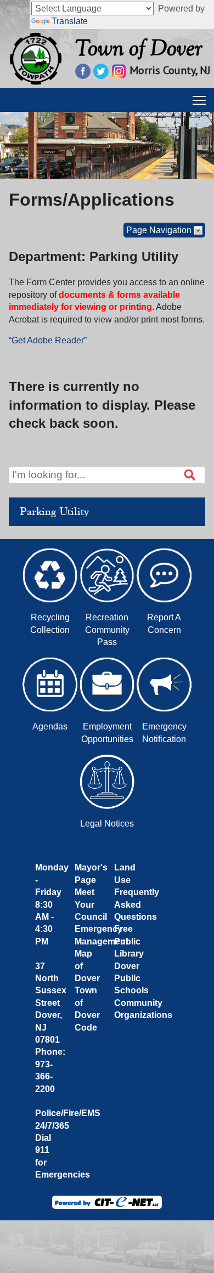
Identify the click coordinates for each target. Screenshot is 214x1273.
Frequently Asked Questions (136, 904)
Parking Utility (54, 511)
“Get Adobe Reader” (48, 340)
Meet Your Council (91, 904)
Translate (70, 21)
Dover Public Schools (131, 978)
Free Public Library (129, 941)
